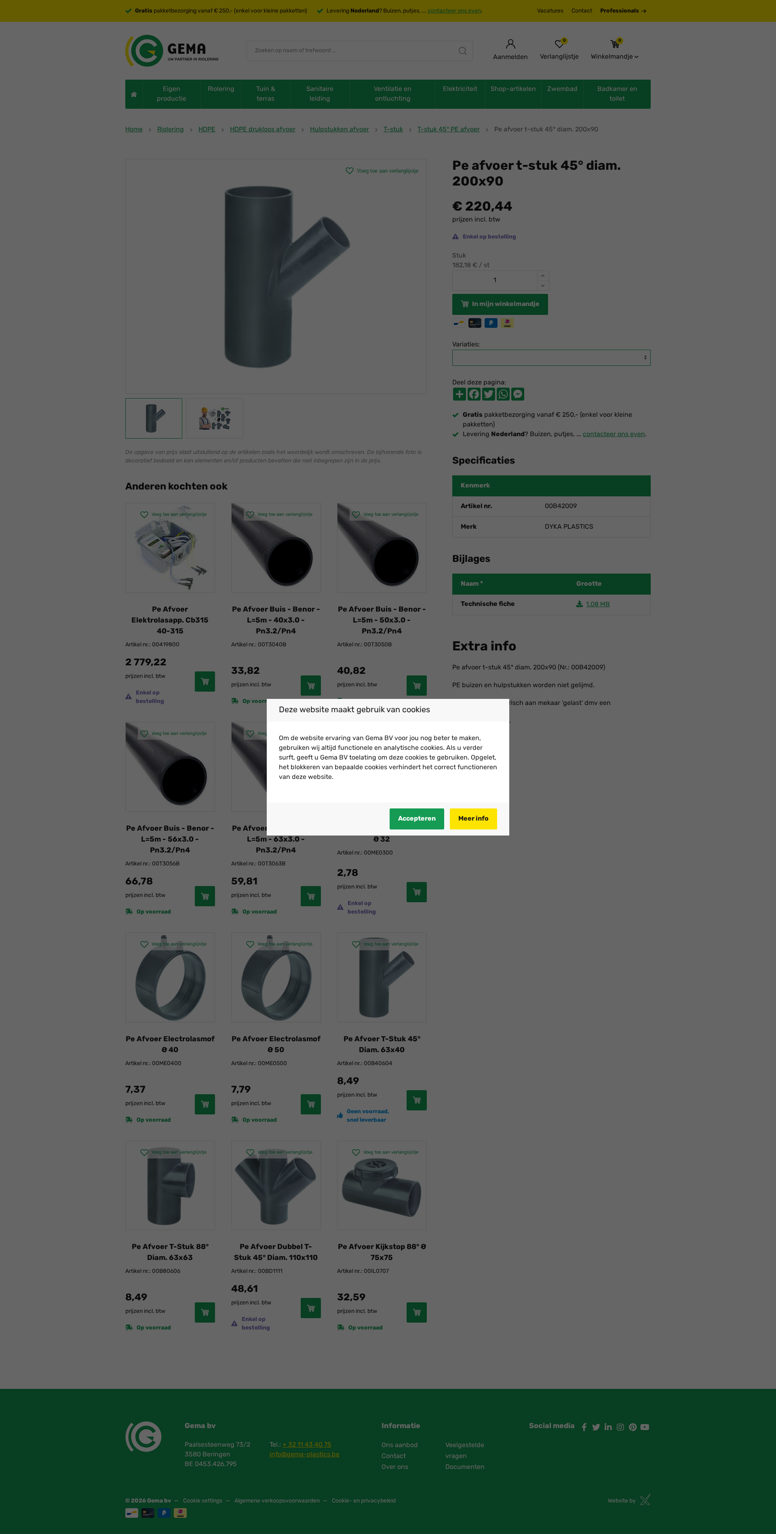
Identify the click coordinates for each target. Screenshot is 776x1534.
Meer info (473, 819)
